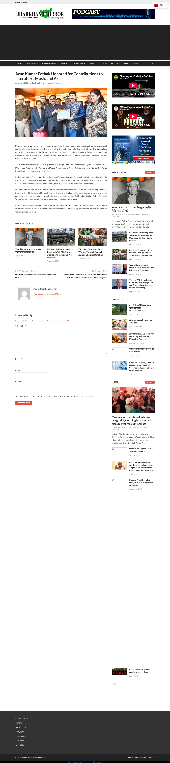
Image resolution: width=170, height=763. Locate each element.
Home (20, 64)
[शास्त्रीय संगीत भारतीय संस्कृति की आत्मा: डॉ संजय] (119, 349)
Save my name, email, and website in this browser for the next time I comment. (55, 396)
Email (18, 370)
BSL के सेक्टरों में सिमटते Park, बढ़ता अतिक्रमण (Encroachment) (140, 308)
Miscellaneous (131, 64)
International (49, 64)
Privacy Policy (21, 736)
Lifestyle (115, 64)
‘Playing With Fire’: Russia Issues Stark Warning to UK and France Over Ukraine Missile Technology (141, 284)
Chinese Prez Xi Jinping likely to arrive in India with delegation (141, 482)
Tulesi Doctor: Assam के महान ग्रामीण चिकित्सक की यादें (28, 250)
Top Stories (32, 64)
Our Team (19, 740)
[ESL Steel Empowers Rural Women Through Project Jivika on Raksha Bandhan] (92, 238)
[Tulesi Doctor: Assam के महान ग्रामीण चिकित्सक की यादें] (29, 238)
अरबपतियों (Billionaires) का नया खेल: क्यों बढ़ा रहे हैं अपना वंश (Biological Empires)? (141, 336)
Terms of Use (20, 727)
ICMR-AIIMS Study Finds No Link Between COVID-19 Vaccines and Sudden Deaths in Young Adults (141, 366)
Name (18, 359)
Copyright (19, 731)
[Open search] (153, 64)
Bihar (91, 64)
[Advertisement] (85, 42)
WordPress (140, 757)
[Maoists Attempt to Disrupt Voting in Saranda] (119, 449)
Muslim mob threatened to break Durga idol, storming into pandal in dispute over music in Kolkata (132, 420)
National (65, 64)
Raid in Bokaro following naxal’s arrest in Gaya (139, 670)
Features (102, 64)
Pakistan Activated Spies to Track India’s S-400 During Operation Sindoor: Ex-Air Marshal (60, 253)
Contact (18, 723)
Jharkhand (79, 64)
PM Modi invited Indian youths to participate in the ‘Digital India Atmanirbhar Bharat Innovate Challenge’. (141, 466)
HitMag (151, 757)
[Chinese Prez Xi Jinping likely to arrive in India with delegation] (119, 480)
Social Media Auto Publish (76, 762)
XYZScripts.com (97, 762)
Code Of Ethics (21, 718)
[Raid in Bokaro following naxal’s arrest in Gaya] (119, 669)
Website (19, 382)
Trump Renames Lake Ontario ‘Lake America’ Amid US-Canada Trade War (141, 267)
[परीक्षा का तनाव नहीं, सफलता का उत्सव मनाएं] (119, 320)
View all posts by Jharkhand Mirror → (48, 294)
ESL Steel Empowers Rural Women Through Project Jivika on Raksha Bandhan (90, 252)
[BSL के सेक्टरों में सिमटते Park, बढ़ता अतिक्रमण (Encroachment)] (119, 305)
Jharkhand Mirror (38, 83)
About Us (19, 745)
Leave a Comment (53, 83)
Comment (20, 326)
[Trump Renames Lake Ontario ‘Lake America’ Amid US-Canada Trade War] (119, 265)
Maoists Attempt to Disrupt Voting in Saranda (141, 449)
